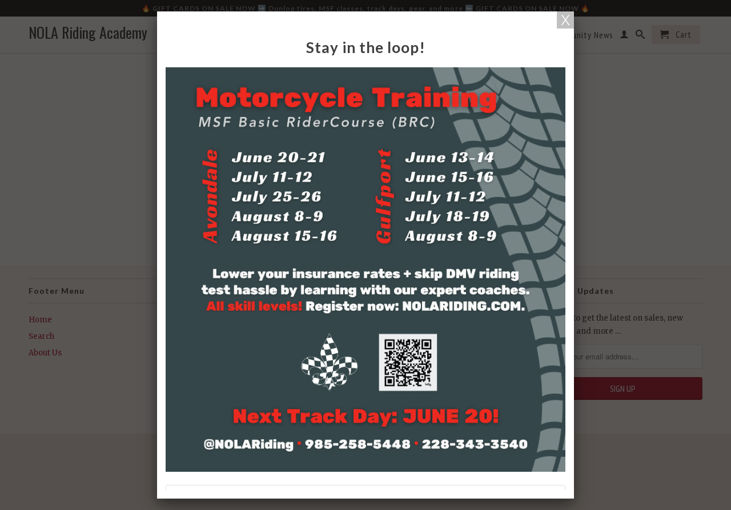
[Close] (565, 20)
